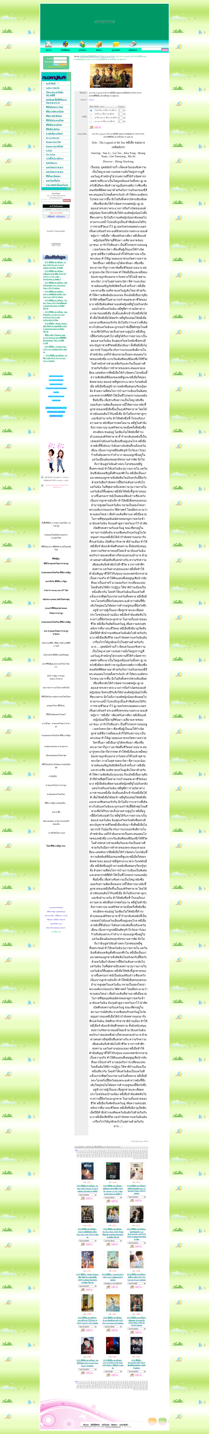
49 (102, 1152)
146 (134, 1156)
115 (113, 1155)
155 (146, 1158)
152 (137, 1158)
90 (119, 1153)
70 (147, 1152)
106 (86, 1155)
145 (131, 1156)
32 (138, 1150)
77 (91, 1153)
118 (122, 1155)
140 (116, 1156)
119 (125, 1155)
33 (140, 1150)
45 (93, 1152)
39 (81, 1152)
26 (125, 1150)
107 (89, 1155)
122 (134, 1155)
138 (110, 1156)
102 (146, 1153)
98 (136, 1153)
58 (121, 1152)
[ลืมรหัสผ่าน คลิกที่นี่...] (62, 65)
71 (78, 1153)
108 (92, 1155)
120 (128, 1155)
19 (110, 1150)
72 (80, 1153)
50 (104, 1152)
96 (131, 1153)
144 (128, 1156)
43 (89, 1152)
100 (140, 1153)
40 (83, 1152)
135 (101, 1156)
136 (104, 1156)
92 (123, 1153)
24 (121, 1150)
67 (140, 1152)
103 (77, 1155)
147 (137, 1156)
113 (107, 1155)
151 (134, 1158)
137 (107, 1156)
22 (117, 1150)
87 (112, 1153)
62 (130, 1152)
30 (134, 1150)
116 (116, 1155)
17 (106, 1150)
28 (130, 1150)
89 (116, 1153)
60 (125, 1152)
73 (82, 1153)
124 (140, 1155)
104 (80, 1155)
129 (83, 1156)
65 (136, 1152)
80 (97, 1153)
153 (140, 1158)
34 (142, 1150)
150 (146, 1156)
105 (83, 1155)
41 (85, 1152)
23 (119, 1150)
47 (98, 1152)
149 (143, 1156)
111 (101, 1155)
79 (95, 1153)
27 (128, 1150)
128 (80, 1156)
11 (93, 1150)
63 (132, 1152)
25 (123, 1150)
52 (108, 1152)
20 (113, 1150)
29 (132, 1150)
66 (138, 1152)
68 (142, 1152)
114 (110, 1155)
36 (147, 1150)
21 (115, 1150)
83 (104, 1153)
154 (143, 1158)
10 (91, 1150)
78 (93, 1153)
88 (114, 1153)
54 (113, 1152)
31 (136, 1150)
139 (113, 1156)
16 (104, 1150)
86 (110, 1153)
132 (92, 1156)
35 (145, 1150)
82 (102, 1153)
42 (87, 1152)
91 (121, 1153)
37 (76, 1152)
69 (145, 1152)
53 (110, 1152)
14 (100, 1150)
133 (95, 1156)
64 (134, 1152)
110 (98, 1155)
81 (99, 1153)
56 (117, 1152)
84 (106, 1153)
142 (122, 1156)
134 (98, 1156)
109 (95, 1155)
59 (123, 1152)
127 (77, 1156)
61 (128, 1152)
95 (129, 1153)
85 (108, 1153)
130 (86, 1156)
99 (138, 1153)
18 (108, 1150)
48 (100, 1152)
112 (104, 1155)
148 (140, 1156)
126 (146, 1155)
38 (78, 1152)
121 (131, 1155)
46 (96, 1152)
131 (89, 1156)
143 (125, 1156)
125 (143, 1155)
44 (91, 1152)
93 (125, 1153)
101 (143, 1153)
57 (119, 1152)
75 (87, 1153)
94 (127, 1153)
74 (84, 1153)
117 (119, 1155)
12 (96, 1150)
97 (133, 1153)
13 (98, 1150)
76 (89, 1153)
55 (115, 1152)
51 (106, 1152)
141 (119, 1156)
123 (137, 1155)
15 (102, 1150)
